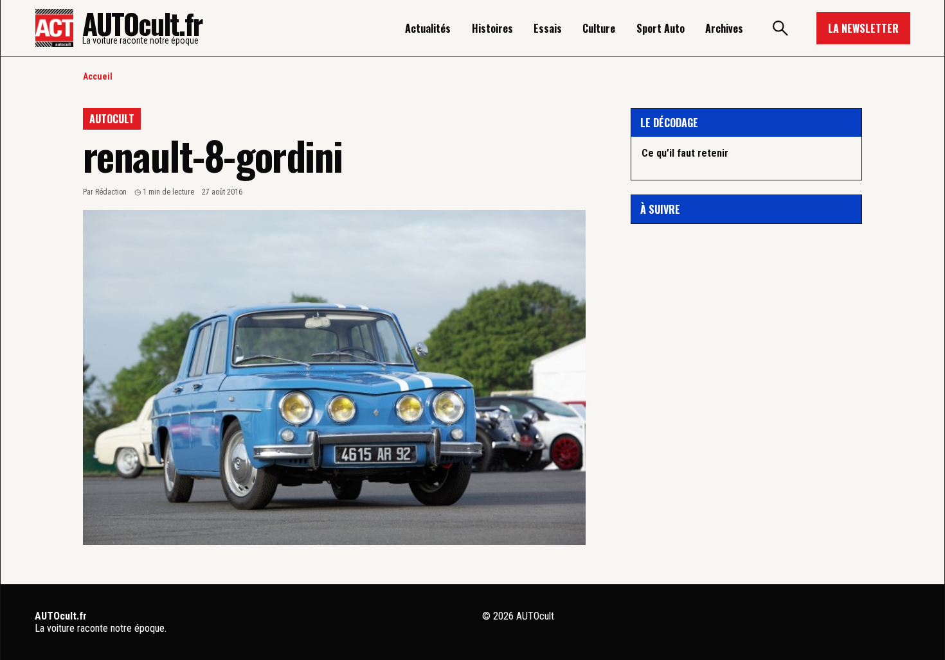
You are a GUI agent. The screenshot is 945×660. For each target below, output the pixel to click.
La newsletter (863, 28)
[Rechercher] (779, 28)
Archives (724, 28)
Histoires (492, 28)
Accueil (98, 76)
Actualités (428, 28)
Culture (598, 28)
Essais (548, 28)
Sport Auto (660, 28)
